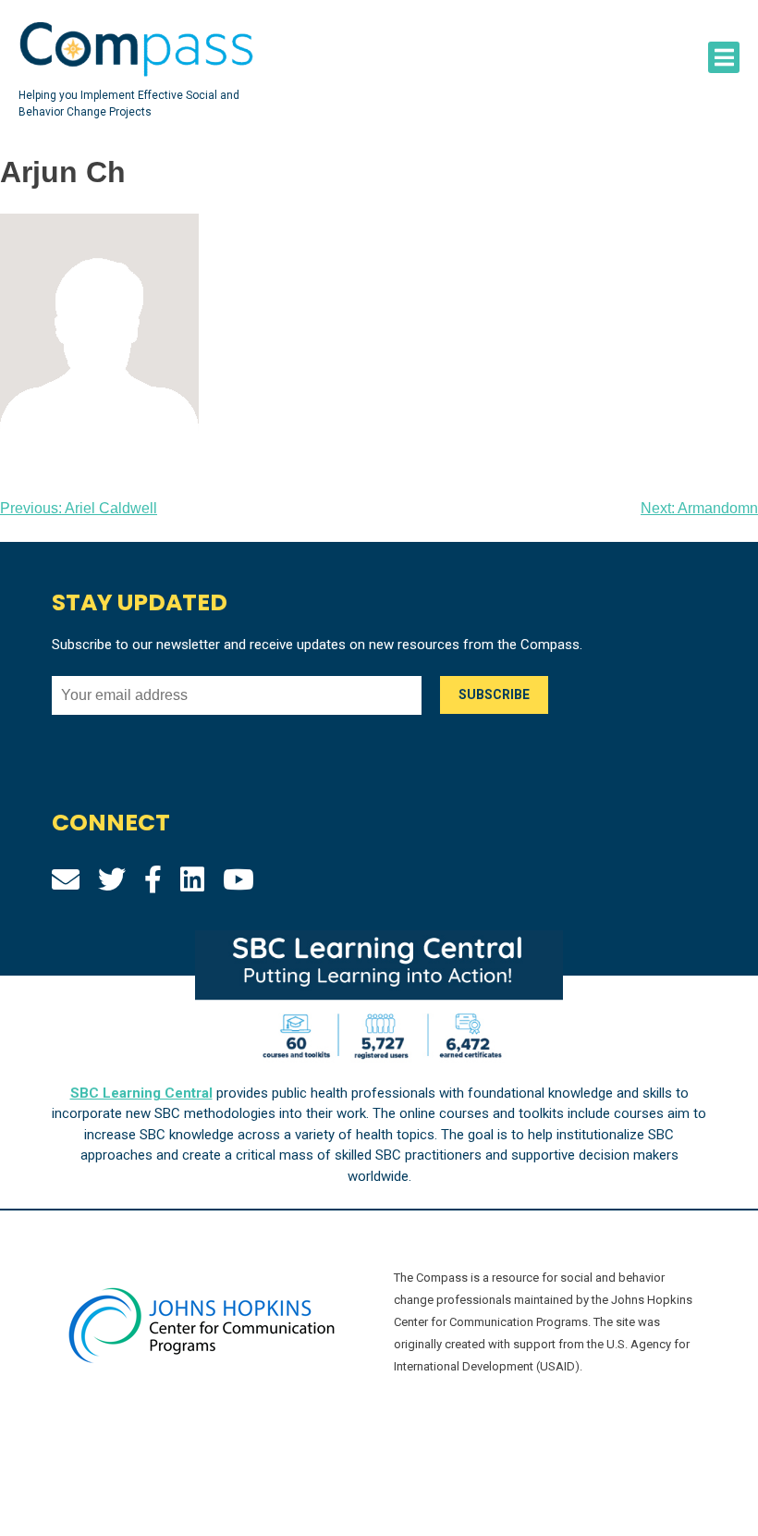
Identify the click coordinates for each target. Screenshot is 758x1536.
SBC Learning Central (141, 1093)
